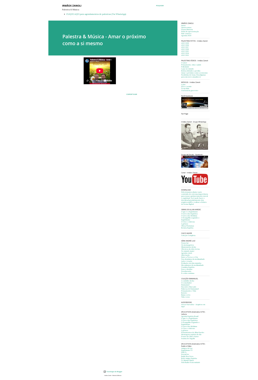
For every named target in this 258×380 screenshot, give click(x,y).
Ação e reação (186, 261)
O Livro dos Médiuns (189, 216)
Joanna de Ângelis (188, 338)
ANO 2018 (185, 45)
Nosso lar (185, 243)
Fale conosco (186, 33)
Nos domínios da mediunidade (193, 259)
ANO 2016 (185, 49)
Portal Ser (185, 354)
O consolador (186, 283)
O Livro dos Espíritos (189, 214)
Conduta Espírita (187, 267)
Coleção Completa (188, 235)
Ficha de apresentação (190, 31)
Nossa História (187, 29)
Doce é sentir (186, 86)
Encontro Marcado (188, 287)
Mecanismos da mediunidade (192, 265)
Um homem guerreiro (189, 90)
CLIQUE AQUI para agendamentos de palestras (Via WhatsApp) (96, 14)
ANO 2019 (185, 43)
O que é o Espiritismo (189, 212)
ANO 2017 (185, 47)
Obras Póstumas (187, 226)
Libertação (185, 255)
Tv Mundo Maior (187, 360)
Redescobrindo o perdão (190, 71)
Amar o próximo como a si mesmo (194, 73)
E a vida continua (187, 273)
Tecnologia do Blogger (114, 372)
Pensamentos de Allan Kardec (192, 332)
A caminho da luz (187, 281)
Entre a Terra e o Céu (189, 257)
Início (183, 25)
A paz (183, 84)
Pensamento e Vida (188, 291)
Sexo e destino (186, 269)
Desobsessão (186, 271)
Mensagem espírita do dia (191, 334)
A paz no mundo (187, 69)
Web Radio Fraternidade (190, 362)
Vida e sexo (185, 297)
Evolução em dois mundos (191, 263)
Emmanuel (185, 285)
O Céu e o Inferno (188, 222)
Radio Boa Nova (187, 356)
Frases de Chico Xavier (190, 336)
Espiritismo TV (187, 350)
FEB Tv (184, 352)
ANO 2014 (185, 53)
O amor (184, 63)
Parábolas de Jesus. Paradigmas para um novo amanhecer (193, 76)
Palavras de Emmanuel (190, 289)
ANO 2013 (185, 55)
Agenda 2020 (186, 35)
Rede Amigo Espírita (189, 358)
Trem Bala (185, 88)
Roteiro (184, 293)
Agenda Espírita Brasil (189, 316)
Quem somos (186, 27)
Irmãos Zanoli (71, 5)
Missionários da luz (188, 247)
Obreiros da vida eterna (190, 249)
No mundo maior (187, 251)
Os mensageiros (187, 245)
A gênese (184, 224)
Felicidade (185, 67)
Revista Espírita (187, 228)
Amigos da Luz (186, 348)
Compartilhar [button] (131, 94)
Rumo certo (185, 295)
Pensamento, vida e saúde (191, 65)
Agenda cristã (186, 253)
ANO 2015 (185, 51)
